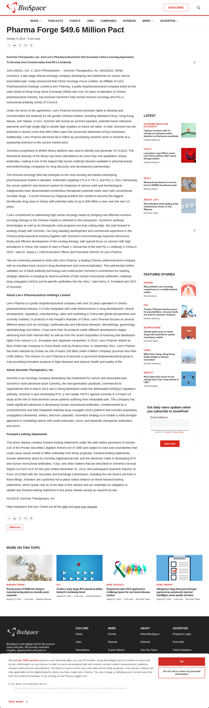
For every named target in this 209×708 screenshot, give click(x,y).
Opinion (148, 283)
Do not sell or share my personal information (181, 672)
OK (182, 661)
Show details (15, 701)
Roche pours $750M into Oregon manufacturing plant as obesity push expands (28, 592)
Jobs (90, 20)
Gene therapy (164, 585)
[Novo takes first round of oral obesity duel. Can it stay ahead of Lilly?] (188, 378)
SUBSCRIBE (176, 7)
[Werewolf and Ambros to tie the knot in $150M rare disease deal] (188, 184)
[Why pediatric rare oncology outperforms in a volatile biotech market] (188, 289)
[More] (40, 21)
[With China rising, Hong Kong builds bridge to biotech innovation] (188, 356)
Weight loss (151, 199)
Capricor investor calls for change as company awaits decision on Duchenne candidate (161, 133)
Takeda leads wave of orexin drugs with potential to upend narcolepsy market (159, 334)
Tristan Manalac (151, 386)
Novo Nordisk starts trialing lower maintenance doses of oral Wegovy (161, 206)
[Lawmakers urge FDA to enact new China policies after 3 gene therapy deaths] (188, 155)
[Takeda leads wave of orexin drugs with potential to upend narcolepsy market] (188, 333)
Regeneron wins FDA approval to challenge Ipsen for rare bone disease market (128, 592)
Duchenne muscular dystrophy (156, 125)
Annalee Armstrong (152, 363)
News (34, 20)
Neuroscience (152, 327)
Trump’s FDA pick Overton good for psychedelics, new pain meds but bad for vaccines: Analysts (161, 312)
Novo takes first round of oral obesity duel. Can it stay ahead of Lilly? (161, 379)
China (147, 350)
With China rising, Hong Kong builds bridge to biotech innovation (159, 357)
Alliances (15, 527)
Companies (108, 20)
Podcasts (55, 20)
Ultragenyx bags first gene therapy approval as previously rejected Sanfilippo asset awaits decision (176, 592)
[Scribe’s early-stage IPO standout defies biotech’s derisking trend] (79, 568)
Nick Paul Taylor (151, 213)
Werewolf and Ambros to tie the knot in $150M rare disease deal (160, 183)
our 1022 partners (29, 660)
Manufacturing (16, 585)
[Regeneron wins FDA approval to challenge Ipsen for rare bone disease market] (129, 568)
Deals (147, 178)
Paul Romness (150, 296)
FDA (146, 305)
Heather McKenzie (152, 140)
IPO (58, 585)
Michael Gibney (151, 189)
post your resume (85, 506)
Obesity (148, 372)
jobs (65, 506)
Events (75, 20)
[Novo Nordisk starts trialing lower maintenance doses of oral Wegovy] (188, 205)
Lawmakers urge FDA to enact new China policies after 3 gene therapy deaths (160, 156)
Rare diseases (115, 585)
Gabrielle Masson (151, 162)
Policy (148, 149)
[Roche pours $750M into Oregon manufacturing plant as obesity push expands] (30, 568)
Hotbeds (129, 20)
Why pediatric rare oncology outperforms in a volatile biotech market (160, 289)
